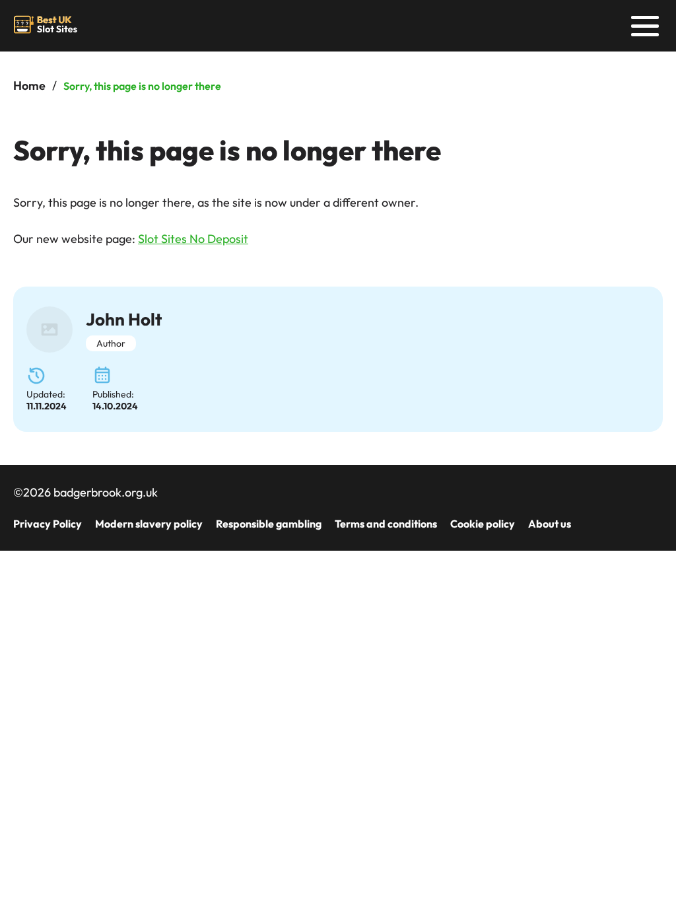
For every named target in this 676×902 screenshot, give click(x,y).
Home (29, 85)
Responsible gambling (268, 523)
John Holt (124, 319)
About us (549, 523)
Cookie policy (482, 523)
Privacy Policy (47, 523)
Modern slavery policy (149, 523)
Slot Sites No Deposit (193, 238)
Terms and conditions (386, 523)
